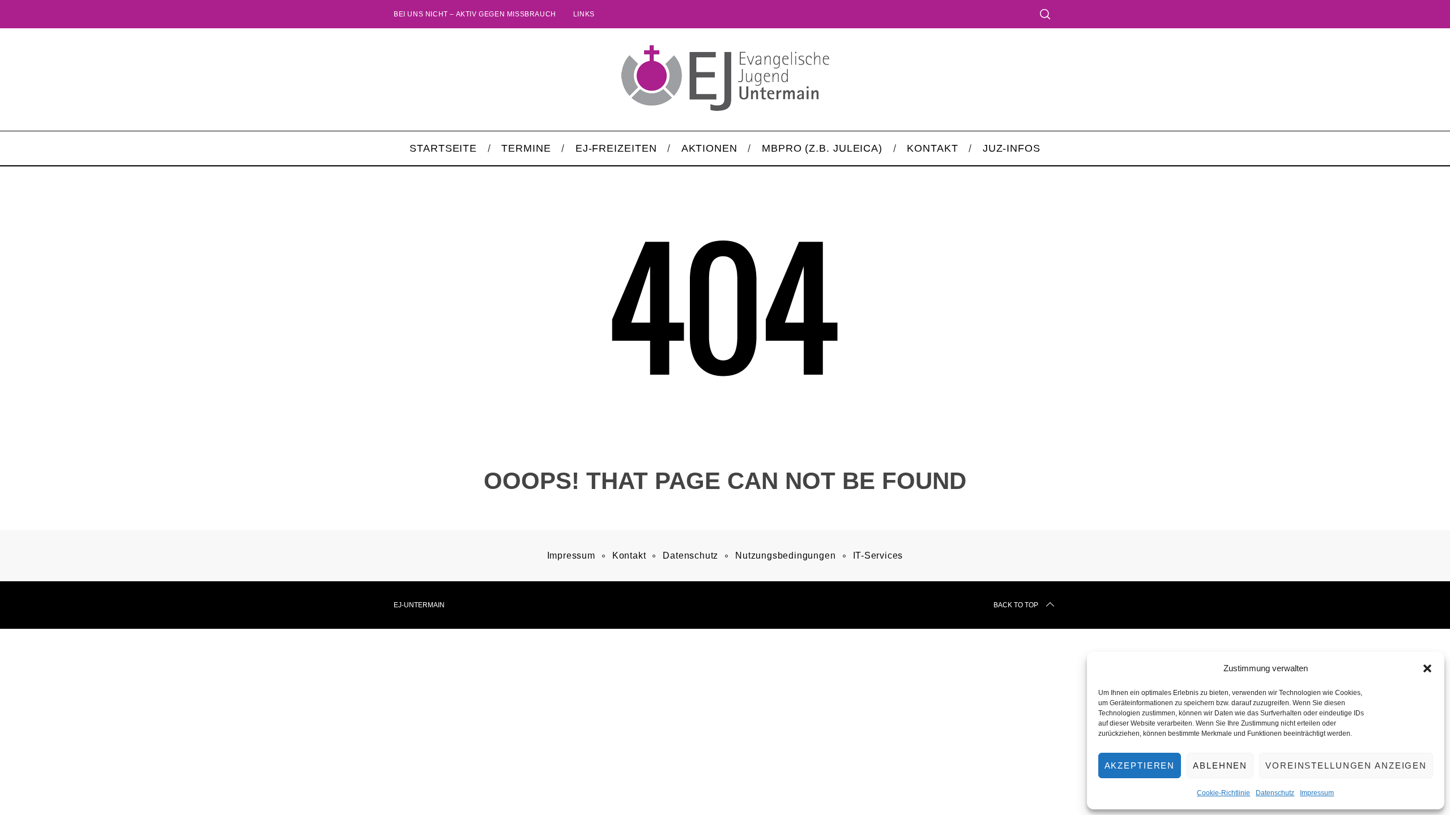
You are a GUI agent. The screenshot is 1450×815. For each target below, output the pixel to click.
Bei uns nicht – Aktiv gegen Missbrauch (475, 14)
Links (584, 14)
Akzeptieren (1139, 765)
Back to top (1015, 605)
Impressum (1317, 793)
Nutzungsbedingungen (785, 555)
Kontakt (629, 555)
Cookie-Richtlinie (1223, 793)
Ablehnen (1220, 765)
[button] (1427, 668)
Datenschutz (1275, 793)
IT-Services (878, 555)
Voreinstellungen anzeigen (1346, 765)
